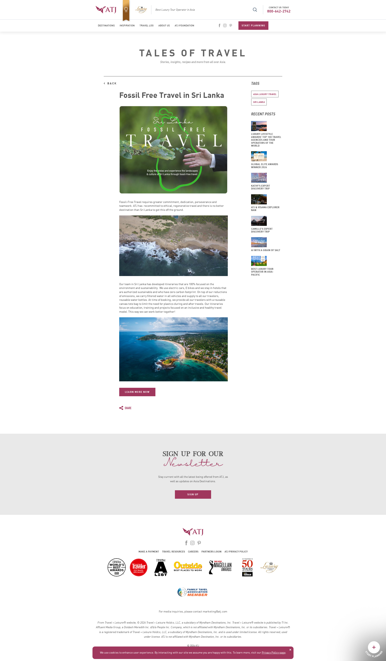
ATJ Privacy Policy (236, 551)
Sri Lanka (259, 101)
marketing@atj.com (215, 611)
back (112, 83)
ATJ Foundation (184, 25)
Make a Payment (149, 551)
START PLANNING (253, 25)
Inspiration (127, 25)
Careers (193, 551)
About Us (164, 25)
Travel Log (147, 25)
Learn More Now (137, 391)
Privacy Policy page (273, 652)
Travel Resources (173, 551)
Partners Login (211, 551)
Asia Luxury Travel (265, 94)
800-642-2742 (279, 11)
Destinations (106, 25)
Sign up (192, 494)
